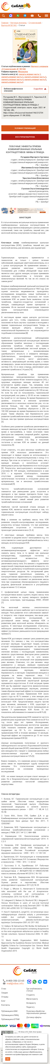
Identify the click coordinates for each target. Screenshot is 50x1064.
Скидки (4, 993)
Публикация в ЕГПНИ (10, 1019)
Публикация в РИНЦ (10, 1015)
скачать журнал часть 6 (12, 82)
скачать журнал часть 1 (30, 74)
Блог (3, 1001)
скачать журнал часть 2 (12, 77)
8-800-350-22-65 (15, 980)
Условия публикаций (25, 128)
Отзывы (4, 997)
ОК (8, 1059)
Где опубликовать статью (34, 990)
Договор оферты (33, 1017)
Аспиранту (31, 1003)
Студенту (30, 995)
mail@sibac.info (15, 983)
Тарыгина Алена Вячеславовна (35, 178)
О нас (3, 989)
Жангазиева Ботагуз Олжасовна (35, 168)
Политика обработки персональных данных (36, 1012)
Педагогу (30, 1007)
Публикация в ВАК (9, 1011)
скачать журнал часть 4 (12, 79)
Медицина (23, 72)
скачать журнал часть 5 (35, 79)
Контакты (5, 1005)
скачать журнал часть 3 (35, 77)
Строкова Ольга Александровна (35, 189)
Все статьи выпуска (25, 137)
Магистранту (32, 999)
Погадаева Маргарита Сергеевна (35, 157)
